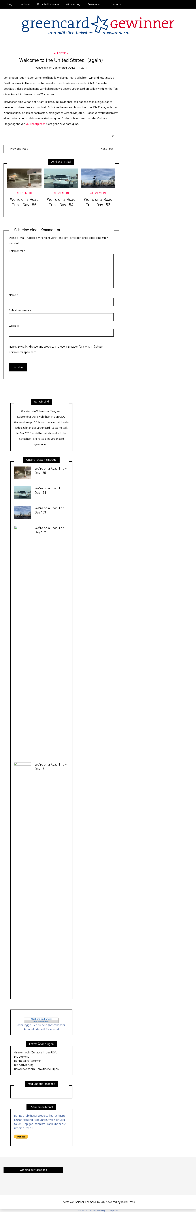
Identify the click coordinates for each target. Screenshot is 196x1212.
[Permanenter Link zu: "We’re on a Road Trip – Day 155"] (24, 178)
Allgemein (61, 53)
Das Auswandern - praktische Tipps (36, 1069)
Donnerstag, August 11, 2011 (70, 68)
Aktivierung (73, 4)
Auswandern (95, 4)
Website (14, 326)
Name (13, 295)
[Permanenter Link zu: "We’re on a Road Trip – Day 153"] (98, 178)
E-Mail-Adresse (20, 310)
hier (40, 1025)
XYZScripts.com (112, 1210)
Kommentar (17, 251)
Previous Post (18, 148)
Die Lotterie (21, 1056)
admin (44, 68)
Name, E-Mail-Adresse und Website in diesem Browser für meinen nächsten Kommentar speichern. (56, 349)
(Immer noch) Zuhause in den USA (35, 1052)
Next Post (107, 148)
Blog (9, 4)
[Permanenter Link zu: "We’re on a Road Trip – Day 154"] (61, 178)
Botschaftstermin (48, 4)
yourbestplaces (35, 124)
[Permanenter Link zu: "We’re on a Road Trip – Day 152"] (22, 640)
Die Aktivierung (24, 1065)
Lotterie (25, 4)
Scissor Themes (85, 1202)
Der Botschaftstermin (27, 1061)
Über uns (115, 4)
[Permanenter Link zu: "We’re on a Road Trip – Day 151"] (22, 877)
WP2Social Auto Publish (87, 1210)
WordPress (128, 1202)
